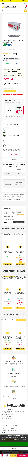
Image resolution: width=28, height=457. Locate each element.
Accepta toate (14, 444)
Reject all (14, 448)
